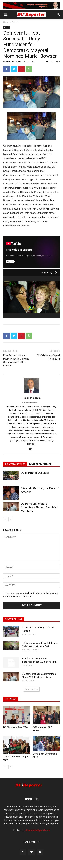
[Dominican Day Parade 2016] (46, 743)
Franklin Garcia (13, 61)
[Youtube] (40, 852)
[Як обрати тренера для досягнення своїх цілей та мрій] (11, 662)
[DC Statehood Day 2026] (16, 715)
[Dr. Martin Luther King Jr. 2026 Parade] (11, 631)
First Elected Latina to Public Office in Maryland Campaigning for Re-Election (16, 360)
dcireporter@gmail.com (38, 830)
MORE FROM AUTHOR (40, 464)
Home (6, 22)
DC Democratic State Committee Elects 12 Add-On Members (39, 507)
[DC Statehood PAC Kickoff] (46, 715)
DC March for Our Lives (35, 472)
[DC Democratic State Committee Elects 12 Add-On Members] (11, 506)
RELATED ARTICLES (15, 464)
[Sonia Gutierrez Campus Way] (16, 745)
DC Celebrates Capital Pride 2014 (48, 357)
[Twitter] (31, 449)
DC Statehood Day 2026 (15, 727)
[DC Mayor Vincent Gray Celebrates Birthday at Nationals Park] (11, 645)
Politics (15, 22)
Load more (30, 689)
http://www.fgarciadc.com (31, 402)
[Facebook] (23, 852)
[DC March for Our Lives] (11, 475)
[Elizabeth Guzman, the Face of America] (11, 493)
